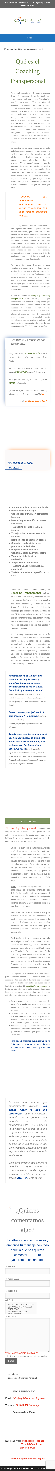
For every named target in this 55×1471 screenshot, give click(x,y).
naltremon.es (28, 1447)
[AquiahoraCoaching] (27, 21)
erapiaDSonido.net (32, 1444)
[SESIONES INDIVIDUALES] (20, 1307)
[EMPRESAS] (20, 1309)
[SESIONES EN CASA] (20, 1311)
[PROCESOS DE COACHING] (20, 1304)
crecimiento (12, 1374)
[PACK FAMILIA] (20, 1314)
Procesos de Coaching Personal (22, 1378)
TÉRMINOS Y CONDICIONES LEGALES (21, 1353)
